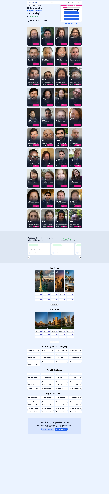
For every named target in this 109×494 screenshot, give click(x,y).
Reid (71, 39)
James (30, 99)
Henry (71, 79)
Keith (71, 160)
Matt (57, 160)
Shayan (58, 140)
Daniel (44, 120)
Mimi (29, 39)
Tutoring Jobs (57, 2)
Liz (70, 59)
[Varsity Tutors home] (33, 2)
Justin (44, 79)
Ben (29, 140)
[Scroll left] (29, 257)
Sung (43, 140)
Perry (43, 201)
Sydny (30, 221)
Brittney (30, 160)
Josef (43, 221)
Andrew (58, 120)
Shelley (44, 160)
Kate (29, 201)
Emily (71, 181)
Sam (71, 140)
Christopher (31, 79)
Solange (44, 59)
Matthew (58, 201)
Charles (30, 59)
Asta (29, 120)
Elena (71, 120)
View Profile (30, 43)
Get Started (36, 43)
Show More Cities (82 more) (54, 341)
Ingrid (57, 99)
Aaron (44, 39)
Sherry (30, 181)
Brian (71, 221)
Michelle (58, 59)
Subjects (51, 2)
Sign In (79, 2)
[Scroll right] (80, 257)
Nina (57, 39)
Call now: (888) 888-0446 (73, 2)
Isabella (44, 99)
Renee (44, 181)
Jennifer (72, 201)
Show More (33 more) (54, 304)
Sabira (58, 79)
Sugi (57, 221)
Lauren (58, 181)
